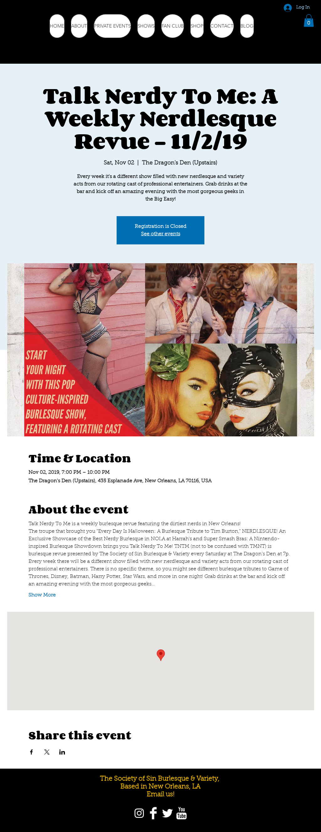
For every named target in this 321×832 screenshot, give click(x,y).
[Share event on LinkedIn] (62, 752)
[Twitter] (167, 813)
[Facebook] (153, 813)
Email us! (161, 794)
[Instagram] (139, 813)
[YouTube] (181, 813)
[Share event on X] (47, 752)
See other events (160, 234)
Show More (42, 595)
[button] (308, 20)
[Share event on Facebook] (31, 752)
